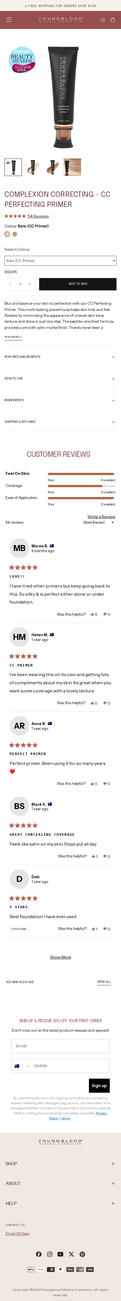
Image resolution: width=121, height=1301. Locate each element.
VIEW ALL (104, 982)
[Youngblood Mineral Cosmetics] (60, 1142)
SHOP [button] (11, 1163)
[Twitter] (71, 1254)
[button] (9, 19)
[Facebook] (38, 1254)
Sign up (99, 1085)
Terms (65, 1118)
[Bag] (112, 20)
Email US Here (17, 1233)
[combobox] (22, 1066)
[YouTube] (60, 1254)
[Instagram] (49, 1254)
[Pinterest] (82, 1254)
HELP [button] (11, 1203)
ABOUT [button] (13, 1183)
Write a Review (101, 517)
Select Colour (17, 249)
